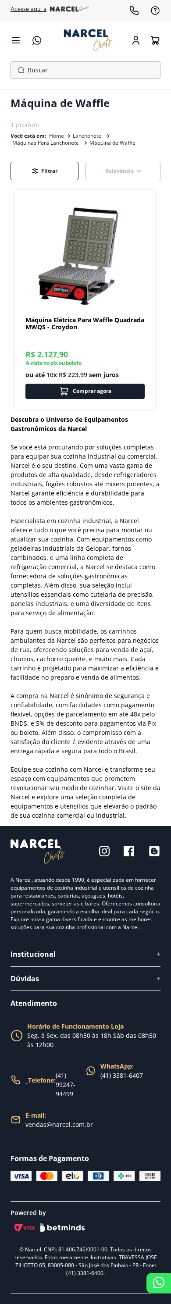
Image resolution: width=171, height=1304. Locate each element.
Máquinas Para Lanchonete (45, 142)
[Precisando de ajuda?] (158, 1283)
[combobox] (85, 70)
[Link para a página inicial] (56, 136)
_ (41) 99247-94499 (50, 1084)
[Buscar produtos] (19, 70)
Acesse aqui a (28, 9)
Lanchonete (87, 135)
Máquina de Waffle (112, 142)
